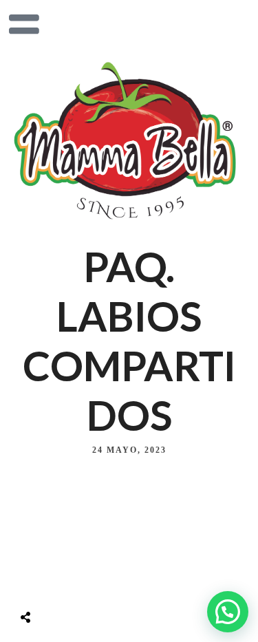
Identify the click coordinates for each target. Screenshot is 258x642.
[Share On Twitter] (60, 583)
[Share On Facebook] (38, 583)
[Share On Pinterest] (82, 583)
